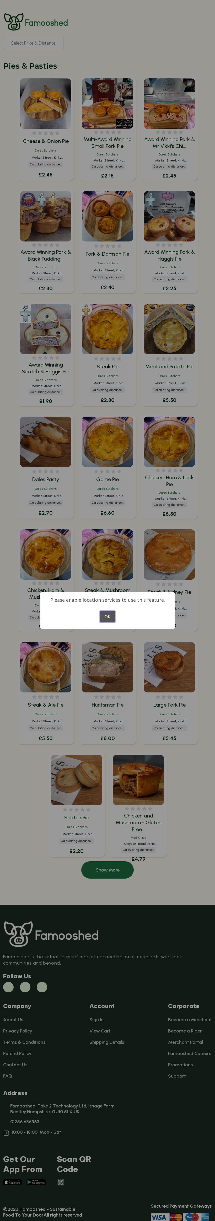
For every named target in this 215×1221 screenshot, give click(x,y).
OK (107, 617)
